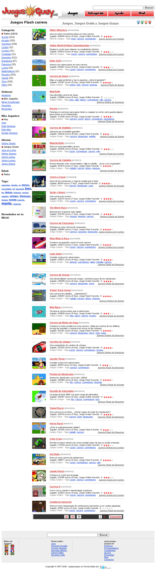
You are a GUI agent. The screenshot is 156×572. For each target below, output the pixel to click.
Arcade (5, 40)
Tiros (4, 81)
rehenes (17, 192)
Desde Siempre (10, 133)
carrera (80, 39)
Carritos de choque (60, 342)
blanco (83, 100)
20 (72, 516)
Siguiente (115, 516)
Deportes (6, 57)
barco (77, 316)
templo (12, 200)
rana (71, 100)
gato (78, 85)
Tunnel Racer (57, 408)
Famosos (6, 64)
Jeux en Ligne (9, 150)
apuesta (17, 204)
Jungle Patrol (57, 471)
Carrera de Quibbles (61, 127)
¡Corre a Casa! (58, 177)
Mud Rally (55, 91)
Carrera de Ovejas (60, 275)
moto (73, 39)
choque (99, 350)
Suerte (5, 78)
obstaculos (83, 136)
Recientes (7, 109)
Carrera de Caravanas (62, 223)
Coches (6, 50)
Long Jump (56, 254)
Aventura (6, 44)
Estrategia (7, 61)
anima (72, 85)
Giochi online (8, 157)
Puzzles (6, 74)
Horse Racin (56, 423)
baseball (20, 189)
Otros (4, 85)
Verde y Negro (57, 192)
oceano (92, 316)
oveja (91, 283)
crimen (14, 196)
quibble (92, 136)
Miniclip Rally (57, 143)
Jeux (53, 543)
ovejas (25, 192)
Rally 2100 (55, 61)
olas (72, 316)
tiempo (5, 200)
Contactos (109, 559)
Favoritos (6, 105)
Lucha (5, 68)
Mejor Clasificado (11, 102)
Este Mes (6, 129)
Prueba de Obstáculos (62, 374)
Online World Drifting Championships (69, 45)
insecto (21, 200)
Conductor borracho (61, 502)
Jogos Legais (8, 160)
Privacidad (109, 555)
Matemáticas (8, 71)
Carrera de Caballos (61, 160)
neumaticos (109, 119)
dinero (87, 119)
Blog (106, 557)
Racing (53, 108)
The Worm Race (58, 207)
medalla (99, 262)
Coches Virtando (59, 548)
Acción (5, 37)
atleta (92, 262)
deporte (73, 262)
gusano (73, 216)
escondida (6, 189)
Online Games (9, 153)
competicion (90, 39)
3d (13, 189)
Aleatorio (6, 95)
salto (77, 100)
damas (8, 192)
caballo (5, 196)
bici (71, 382)
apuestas (6, 185)
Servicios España (59, 546)
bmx (28, 188)
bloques (25, 196)
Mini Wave (55, 307)
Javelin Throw (57, 359)
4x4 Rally (55, 454)
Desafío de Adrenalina (62, 391)
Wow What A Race (59, 238)
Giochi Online (57, 553)
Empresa (108, 546)
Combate (6, 54)
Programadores (111, 548)
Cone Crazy (56, 439)
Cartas (5, 47)
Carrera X (55, 486)
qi (20, 185)
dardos (14, 185)
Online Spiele (9, 143)
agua (103, 333)
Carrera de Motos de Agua (64, 322)
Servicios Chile (58, 555)
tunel (79, 417)
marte (6, 203)
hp (3, 192)
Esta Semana (8, 126)
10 (66, 516)
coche (74, 54)
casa (90, 185)
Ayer (4, 123)
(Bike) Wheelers (58, 30)
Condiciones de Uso (110, 551)
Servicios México (59, 550)
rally (101, 100)
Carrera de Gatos (59, 76)
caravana (82, 232)
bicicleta (98, 382)
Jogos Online (8, 164)
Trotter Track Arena (60, 290)
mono (25, 184)
